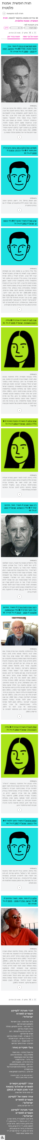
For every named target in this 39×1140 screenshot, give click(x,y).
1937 (6, 508)
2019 (18, 613)
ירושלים (20, 508)
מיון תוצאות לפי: (31, 25)
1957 (16, 823)
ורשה (28, 901)
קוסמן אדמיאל (30, 821)
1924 (25, 613)
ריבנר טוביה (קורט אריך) (27, 607)
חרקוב (10, 49)
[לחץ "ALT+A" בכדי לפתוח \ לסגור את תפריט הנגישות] (2, 1137)
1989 (26, 51)
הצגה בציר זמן (13, 37)
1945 (13, 323)
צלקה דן (33, 898)
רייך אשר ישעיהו (30, 505)
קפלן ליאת (32, 727)
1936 (16, 901)
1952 (24, 224)
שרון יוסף (32, 221)
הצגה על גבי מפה (30, 37)
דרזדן (17, 150)
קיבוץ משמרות (29, 323)
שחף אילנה (32, 421)
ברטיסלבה (9, 610)
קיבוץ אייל (31, 730)
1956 (16, 730)
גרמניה (11, 150)
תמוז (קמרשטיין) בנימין (27, 46)
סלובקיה (33, 613)
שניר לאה (32, 320)
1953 (15, 424)
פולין (23, 901)
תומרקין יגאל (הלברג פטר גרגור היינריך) (20, 148)
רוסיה (5, 49)
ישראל (31, 224)
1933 (34, 153)
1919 (32, 51)
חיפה (28, 424)
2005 (10, 901)
